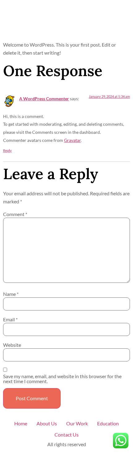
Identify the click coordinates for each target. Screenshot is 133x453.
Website (12, 344)
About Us (46, 423)
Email (10, 319)
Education (108, 423)
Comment (15, 214)
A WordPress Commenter (44, 98)
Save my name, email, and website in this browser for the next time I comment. (62, 379)
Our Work (77, 423)
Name (11, 294)
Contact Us (66, 434)
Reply (7, 150)
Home (20, 423)
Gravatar (72, 140)
